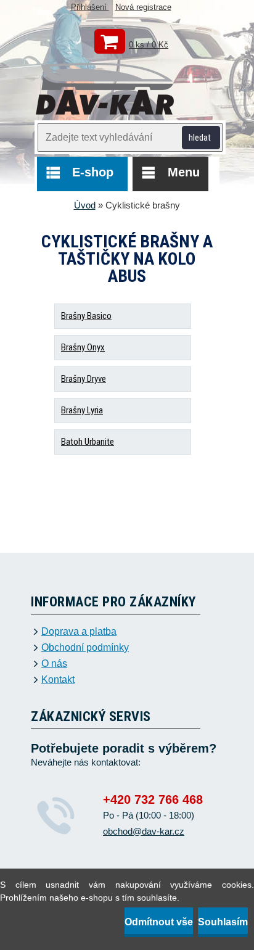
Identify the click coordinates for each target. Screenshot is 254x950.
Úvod (85, 205)
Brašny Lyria (82, 410)
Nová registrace (143, 7)
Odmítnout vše (159, 922)
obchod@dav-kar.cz (143, 831)
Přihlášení (90, 7)
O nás (54, 664)
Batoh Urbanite (87, 441)
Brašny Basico (86, 315)
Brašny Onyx (83, 347)
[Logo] (105, 90)
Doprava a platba (79, 632)
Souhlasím (223, 922)
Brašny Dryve (83, 378)
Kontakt (58, 680)
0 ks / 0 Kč (148, 44)
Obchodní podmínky (85, 648)
